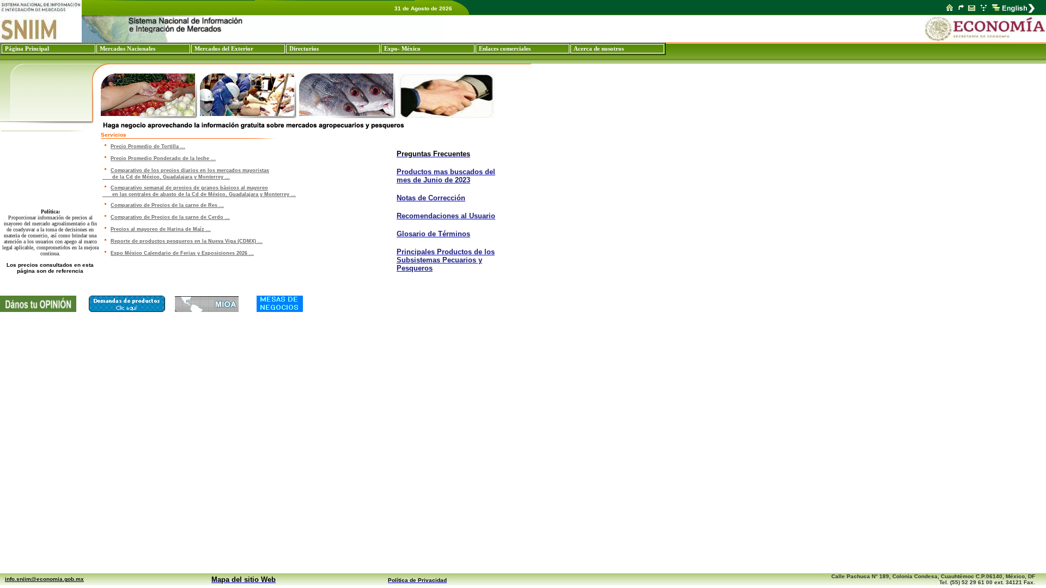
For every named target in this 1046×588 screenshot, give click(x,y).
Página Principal (27, 49)
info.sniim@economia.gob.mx (44, 579)
